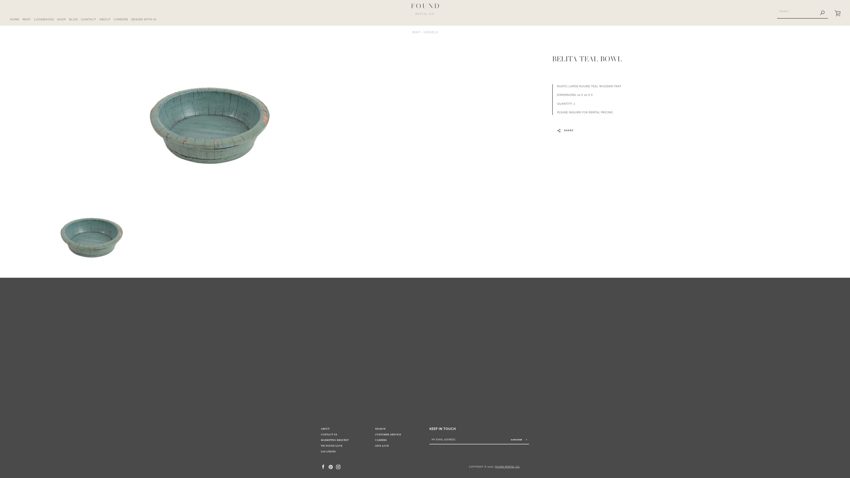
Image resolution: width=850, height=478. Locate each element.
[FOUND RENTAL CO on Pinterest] (330, 466)
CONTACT (88, 19)
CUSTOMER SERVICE (388, 434)
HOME (14, 19)
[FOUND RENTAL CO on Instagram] (338, 466)
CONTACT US (329, 434)
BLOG (73, 19)
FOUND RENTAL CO (507, 466)
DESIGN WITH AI (143, 19)
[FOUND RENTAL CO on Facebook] (323, 466)
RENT (27, 19)
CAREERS (121, 19)
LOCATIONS (328, 451)
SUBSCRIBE (517, 440)
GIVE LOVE (382, 446)
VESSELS (431, 32)
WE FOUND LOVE (331, 446)
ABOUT (105, 19)
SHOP (61, 19)
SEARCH (380, 429)
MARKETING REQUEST (335, 440)
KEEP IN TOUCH (442, 429)
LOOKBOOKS (44, 19)
